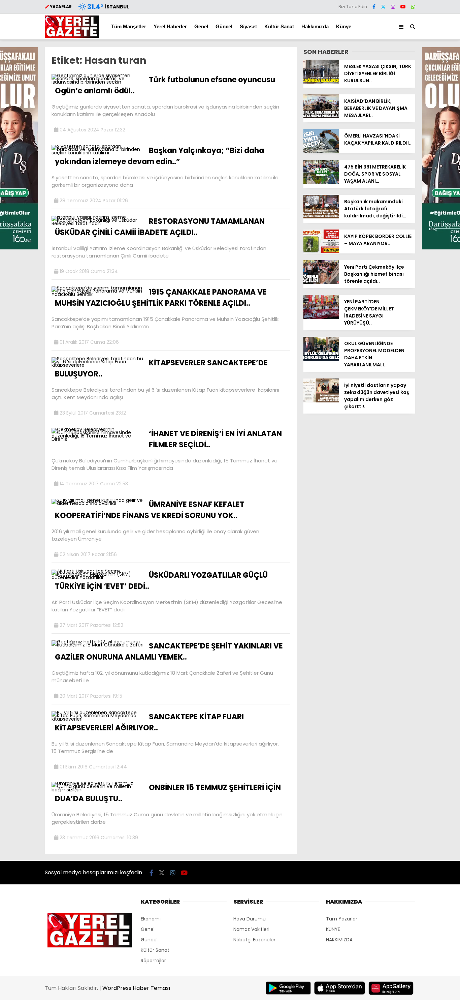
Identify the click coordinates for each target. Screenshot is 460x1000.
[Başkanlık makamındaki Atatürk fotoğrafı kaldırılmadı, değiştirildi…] (321, 216)
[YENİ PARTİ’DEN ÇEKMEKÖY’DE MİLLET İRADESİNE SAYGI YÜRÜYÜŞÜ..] (321, 317)
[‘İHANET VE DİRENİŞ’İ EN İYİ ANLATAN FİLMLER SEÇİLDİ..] (98, 439)
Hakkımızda (315, 26)
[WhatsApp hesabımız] (413, 6)
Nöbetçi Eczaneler (254, 939)
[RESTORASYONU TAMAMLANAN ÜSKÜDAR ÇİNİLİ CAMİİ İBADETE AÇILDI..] (98, 223)
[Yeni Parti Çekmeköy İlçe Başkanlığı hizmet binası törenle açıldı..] (321, 282)
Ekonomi (151, 918)
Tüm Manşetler (128, 26)
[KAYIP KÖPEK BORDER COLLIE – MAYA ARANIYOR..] (321, 251)
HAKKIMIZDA (339, 939)
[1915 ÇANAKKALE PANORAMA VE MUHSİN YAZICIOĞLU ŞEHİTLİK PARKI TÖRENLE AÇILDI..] (98, 294)
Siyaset (248, 26)
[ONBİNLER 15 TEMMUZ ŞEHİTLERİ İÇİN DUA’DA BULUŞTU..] (98, 789)
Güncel (224, 26)
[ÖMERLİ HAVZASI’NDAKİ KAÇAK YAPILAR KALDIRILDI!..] (321, 151)
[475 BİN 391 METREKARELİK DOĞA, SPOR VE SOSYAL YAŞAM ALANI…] (321, 182)
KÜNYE (333, 929)
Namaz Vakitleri (251, 929)
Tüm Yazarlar (341, 918)
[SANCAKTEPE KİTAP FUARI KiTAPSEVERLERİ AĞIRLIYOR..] (98, 719)
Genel (201, 26)
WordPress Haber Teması (136, 988)
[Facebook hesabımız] (373, 6)
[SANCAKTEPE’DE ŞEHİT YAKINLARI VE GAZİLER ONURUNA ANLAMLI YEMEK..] (98, 644)
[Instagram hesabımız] (393, 6)
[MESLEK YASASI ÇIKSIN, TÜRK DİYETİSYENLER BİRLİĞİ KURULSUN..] (321, 82)
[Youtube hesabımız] (403, 6)
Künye (343, 26)
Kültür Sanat (279, 26)
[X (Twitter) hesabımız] (383, 6)
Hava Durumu (249, 918)
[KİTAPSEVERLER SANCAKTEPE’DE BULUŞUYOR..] (98, 365)
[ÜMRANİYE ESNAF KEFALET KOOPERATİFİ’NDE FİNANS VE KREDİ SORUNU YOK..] (98, 503)
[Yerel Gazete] (72, 36)
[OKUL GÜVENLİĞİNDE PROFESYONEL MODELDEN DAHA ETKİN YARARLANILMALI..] (321, 359)
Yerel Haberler (170, 26)
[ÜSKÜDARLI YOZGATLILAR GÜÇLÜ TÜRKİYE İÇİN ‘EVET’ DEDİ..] (98, 577)
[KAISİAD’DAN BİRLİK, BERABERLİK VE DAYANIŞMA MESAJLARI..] (321, 116)
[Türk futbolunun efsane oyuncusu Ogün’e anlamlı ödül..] (98, 82)
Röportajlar (153, 960)
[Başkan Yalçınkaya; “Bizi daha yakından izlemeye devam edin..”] (98, 152)
